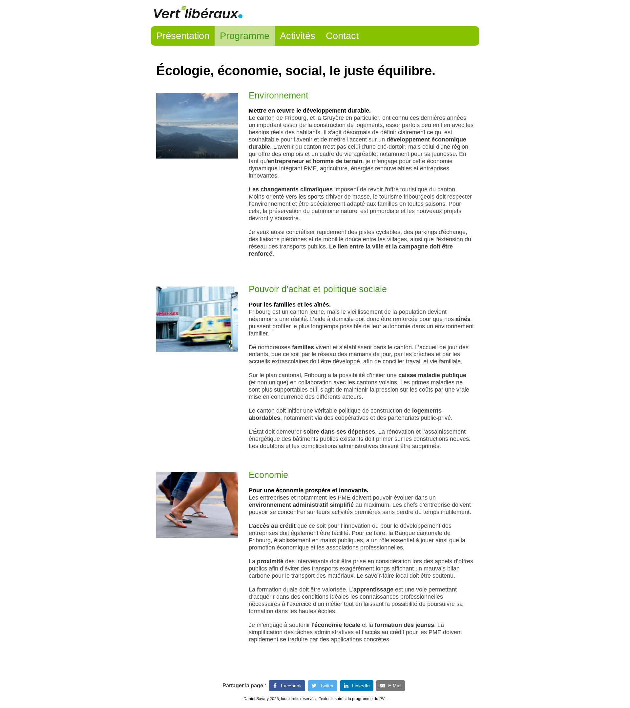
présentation (182, 36)
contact (342, 36)
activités (297, 36)
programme (244, 36)
